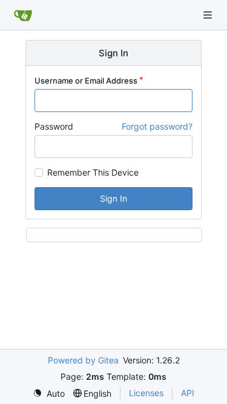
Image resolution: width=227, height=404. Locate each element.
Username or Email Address (86, 80)
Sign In (113, 198)
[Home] (23, 15)
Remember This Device (93, 172)
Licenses (146, 393)
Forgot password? (157, 126)
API (187, 393)
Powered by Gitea (83, 360)
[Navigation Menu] (209, 15)
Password (54, 126)
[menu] (49, 393)
